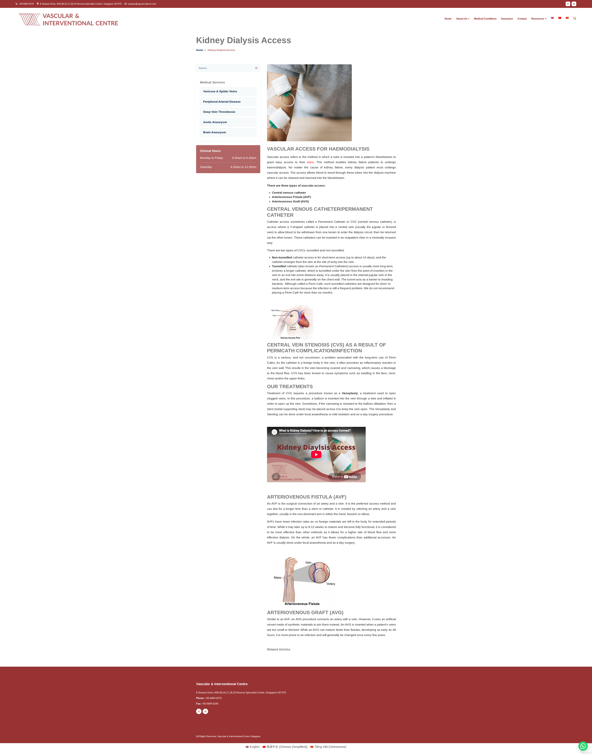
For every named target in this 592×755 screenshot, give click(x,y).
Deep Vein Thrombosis (219, 111)
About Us (461, 18)
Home (448, 18)
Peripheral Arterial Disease (222, 101)
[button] (583, 746)
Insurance (507, 18)
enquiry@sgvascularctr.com (142, 3)
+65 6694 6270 (26, 3)
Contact (522, 18)
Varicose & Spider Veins (220, 91)
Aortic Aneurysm (215, 122)
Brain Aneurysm (214, 132)
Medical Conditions (485, 18)
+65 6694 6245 (210, 703)
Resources (537, 18)
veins (310, 162)
